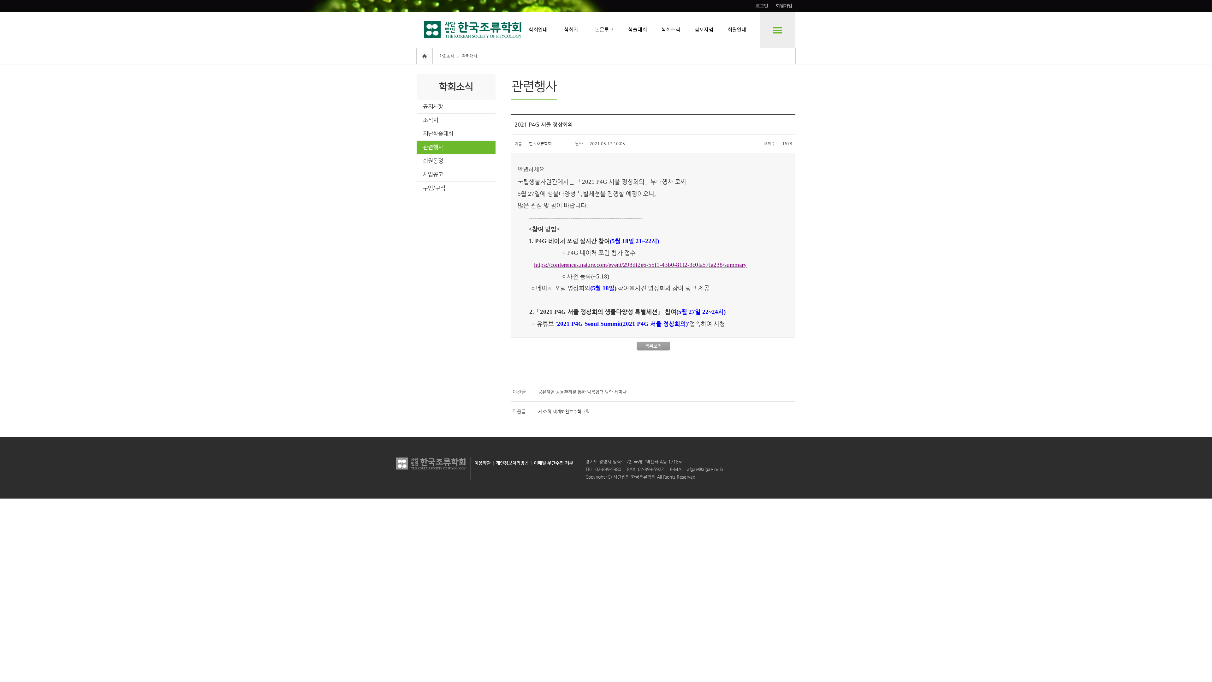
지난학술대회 (438, 134)
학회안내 (538, 30)
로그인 (762, 6)
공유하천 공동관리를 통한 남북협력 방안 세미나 (582, 391)
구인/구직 (434, 188)
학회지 (571, 30)
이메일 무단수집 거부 (553, 462)
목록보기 (653, 346)
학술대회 (637, 30)
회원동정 (433, 161)
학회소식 (670, 30)
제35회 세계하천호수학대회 (564, 411)
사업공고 (433, 174)
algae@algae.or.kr (705, 469)
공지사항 (433, 107)
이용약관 (482, 462)
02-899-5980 (608, 469)
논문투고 (604, 30)
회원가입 (784, 6)
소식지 (430, 120)
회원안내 (737, 30)
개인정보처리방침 (512, 462)
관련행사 (433, 147)
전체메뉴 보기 (777, 30)
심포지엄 (703, 30)
